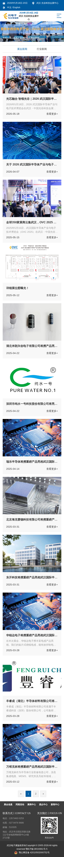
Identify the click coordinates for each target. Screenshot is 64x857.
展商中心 (31, 804)
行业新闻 (42, 49)
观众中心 (43, 804)
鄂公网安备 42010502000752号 (34, 852)
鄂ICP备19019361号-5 (36, 849)
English (16, 7)
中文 (9, 7)
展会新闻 (35, 38)
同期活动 (20, 804)
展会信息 (8, 804)
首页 (15, 38)
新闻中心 (24, 38)
